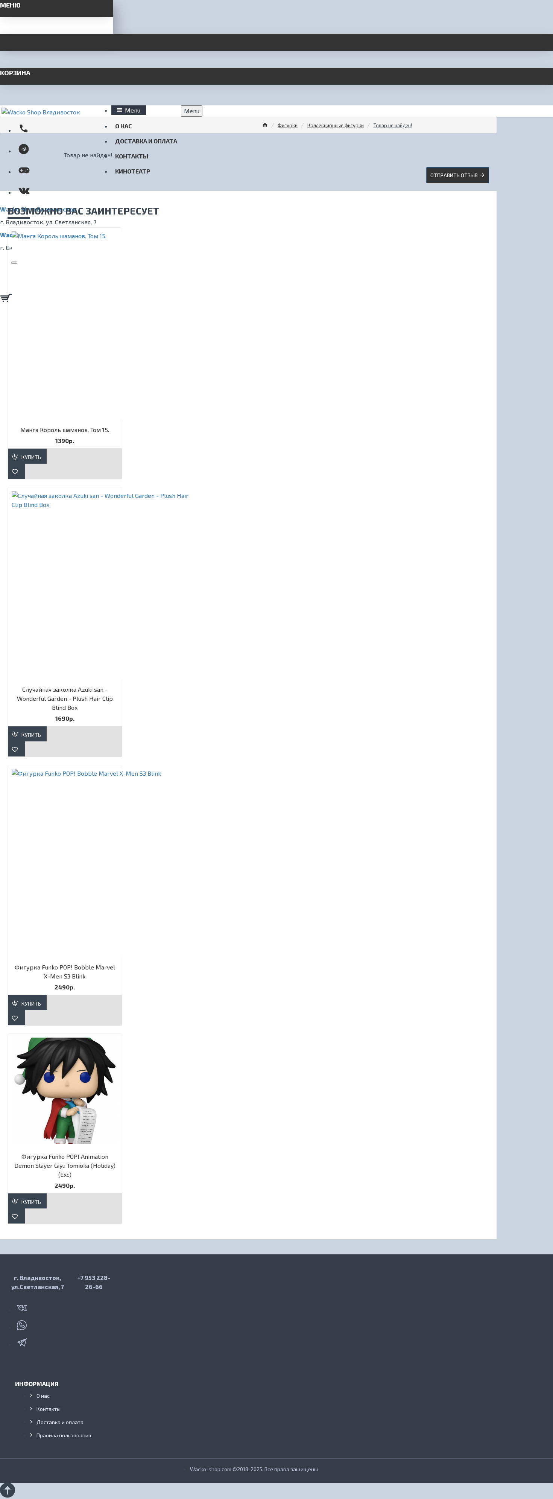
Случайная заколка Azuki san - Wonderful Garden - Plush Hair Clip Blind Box (65, 698)
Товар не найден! (393, 125)
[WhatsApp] (22, 1323)
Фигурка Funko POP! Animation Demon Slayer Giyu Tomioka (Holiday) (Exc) (64, 1165)
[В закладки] (16, 471)
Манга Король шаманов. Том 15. (64, 429)
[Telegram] (22, 1341)
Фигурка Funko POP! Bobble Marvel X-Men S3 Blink (65, 971)
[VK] (22, 1306)
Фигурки (288, 125)
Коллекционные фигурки (335, 125)
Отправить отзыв (454, 175)
